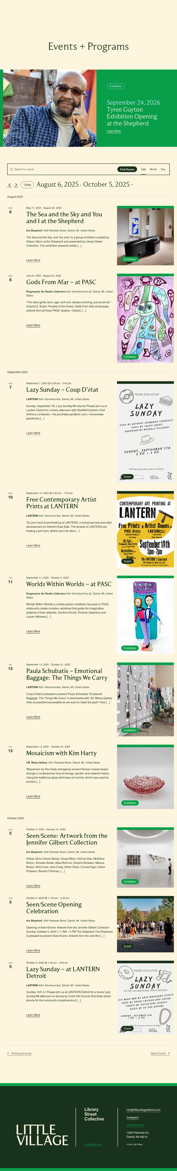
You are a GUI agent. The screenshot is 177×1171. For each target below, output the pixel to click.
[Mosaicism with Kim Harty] (145, 778)
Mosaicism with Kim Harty (61, 753)
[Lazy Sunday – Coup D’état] (145, 433)
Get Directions (135, 1125)
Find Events (127, 169)
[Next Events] (16, 185)
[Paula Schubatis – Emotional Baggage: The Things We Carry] (145, 700)
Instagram (133, 1117)
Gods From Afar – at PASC (61, 282)
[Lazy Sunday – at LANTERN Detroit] (145, 999)
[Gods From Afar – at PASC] (145, 319)
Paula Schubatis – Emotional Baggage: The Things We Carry (67, 674)
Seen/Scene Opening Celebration (54, 908)
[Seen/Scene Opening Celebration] (145, 925)
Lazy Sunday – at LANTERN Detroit (63, 972)
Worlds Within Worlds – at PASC (69, 584)
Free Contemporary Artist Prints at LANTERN (61, 503)
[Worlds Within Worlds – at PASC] (145, 616)
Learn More (114, 131)
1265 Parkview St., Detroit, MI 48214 (138, 1135)
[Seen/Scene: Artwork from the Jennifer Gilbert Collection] (145, 859)
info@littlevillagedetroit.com (143, 1110)
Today (27, 185)
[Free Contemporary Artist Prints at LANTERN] (145, 530)
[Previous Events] (9, 185)
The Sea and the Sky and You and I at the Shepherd (64, 218)
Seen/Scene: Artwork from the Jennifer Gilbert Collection (67, 839)
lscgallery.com (93, 1144)
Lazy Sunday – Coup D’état (62, 390)
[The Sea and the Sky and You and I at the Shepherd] (145, 236)
